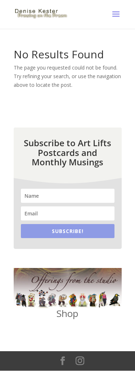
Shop (67, 313)
